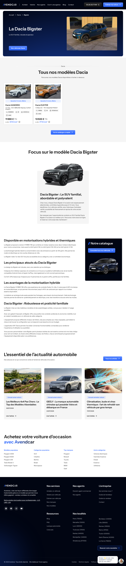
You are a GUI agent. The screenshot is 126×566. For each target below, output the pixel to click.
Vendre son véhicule (54, 495)
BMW (65, 466)
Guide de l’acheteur (105, 495)
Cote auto (50, 530)
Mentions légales (84, 562)
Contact (71, 5)
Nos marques (51, 502)
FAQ (48, 522)
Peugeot (66, 454)
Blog (64, 5)
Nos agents (77, 495)
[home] (10, 4)
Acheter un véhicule (53, 491)
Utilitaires (97, 466)
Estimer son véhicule (54, 498)
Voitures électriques (100, 454)
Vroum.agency (43, 562)
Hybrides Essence (100, 457)
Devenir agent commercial (82, 491)
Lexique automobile (53, 526)
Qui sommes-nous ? (105, 491)
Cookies (74, 562)
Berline (36, 460)
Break (36, 463)
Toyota (66, 460)
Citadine (37, 457)
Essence (96, 463)
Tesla (65, 463)
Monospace (38, 466)
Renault (66, 457)
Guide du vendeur (105, 498)
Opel (65, 468)
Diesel (96, 460)
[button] (25, 4)
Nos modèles (51, 506)
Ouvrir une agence (53, 5)
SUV (35, 454)
